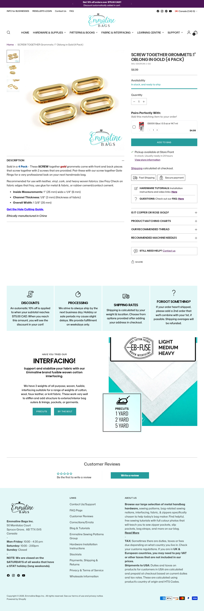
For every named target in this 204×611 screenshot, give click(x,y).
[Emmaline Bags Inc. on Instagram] (162, 11)
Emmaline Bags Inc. (35, 595)
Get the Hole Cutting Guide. (25, 209)
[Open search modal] (8, 32)
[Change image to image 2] (13, 71)
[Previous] (72, 4)
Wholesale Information (84, 576)
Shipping (136, 168)
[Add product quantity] (144, 101)
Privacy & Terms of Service (86, 570)
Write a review (130, 475)
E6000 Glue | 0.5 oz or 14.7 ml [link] (163, 123)
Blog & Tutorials (80, 528)
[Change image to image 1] (13, 56)
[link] (141, 127)
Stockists (76, 554)
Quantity (136, 95)
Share (139, 262)
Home (10, 44)
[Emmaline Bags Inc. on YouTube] (170, 11)
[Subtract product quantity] (134, 101)
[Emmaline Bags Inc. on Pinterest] (166, 11)
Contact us (169, 250)
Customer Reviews (81, 516)
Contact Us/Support (83, 504)
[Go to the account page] (189, 32)
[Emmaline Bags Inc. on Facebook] (158, 11)
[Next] (131, 4)
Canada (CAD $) (187, 11)
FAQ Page (76, 510)
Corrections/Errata (82, 522)
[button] (149, 130)
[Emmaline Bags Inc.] (102, 20)
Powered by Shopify (16, 599)
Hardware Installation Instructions (83, 546)
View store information (147, 159)
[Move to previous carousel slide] (187, 451)
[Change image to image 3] (13, 85)
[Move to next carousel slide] (194, 451)
